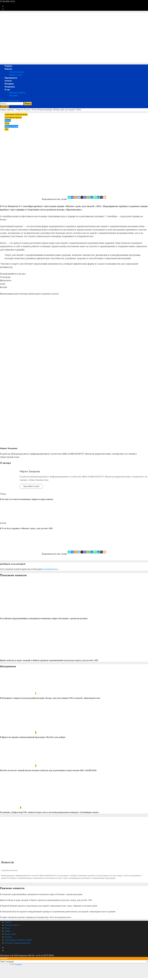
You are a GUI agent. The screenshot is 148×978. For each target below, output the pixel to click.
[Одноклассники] (75, 197)
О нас (7, 89)
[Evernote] (95, 197)
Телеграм (5, 277)
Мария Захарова (7, 143)
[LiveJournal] (101, 197)
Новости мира (15, 74)
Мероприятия (11, 77)
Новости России (16, 72)
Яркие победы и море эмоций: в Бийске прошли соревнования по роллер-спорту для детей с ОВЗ (49, 660)
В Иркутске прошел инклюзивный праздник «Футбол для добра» (33, 737)
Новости (8, 69)
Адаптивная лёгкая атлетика (16, 114)
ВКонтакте (5, 280)
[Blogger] (104, 197)
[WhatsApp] (88, 197)
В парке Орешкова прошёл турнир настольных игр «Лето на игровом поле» (35, 917)
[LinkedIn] (98, 197)
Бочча (7, 123)
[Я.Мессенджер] (69, 197)
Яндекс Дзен (10, 934)
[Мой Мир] (91, 197)
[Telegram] (78, 197)
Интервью (9, 83)
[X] (82, 197)
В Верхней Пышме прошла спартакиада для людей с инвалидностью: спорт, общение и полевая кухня (48, 906)
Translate (18, 964)
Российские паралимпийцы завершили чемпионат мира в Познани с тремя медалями (43, 618)
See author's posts (31, 486)
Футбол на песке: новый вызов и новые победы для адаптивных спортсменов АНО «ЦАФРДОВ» (48, 770)
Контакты (13, 95)
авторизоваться (50, 569)
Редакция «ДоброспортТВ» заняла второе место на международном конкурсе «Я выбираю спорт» (49, 812)
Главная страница (7, 109)
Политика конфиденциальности (18, 943)
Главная (8, 66)
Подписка (4, 106)
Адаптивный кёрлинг (13, 117)
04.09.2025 (19, 143)
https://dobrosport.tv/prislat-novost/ (40, 293)
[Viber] (85, 197)
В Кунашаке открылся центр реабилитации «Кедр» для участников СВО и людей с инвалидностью (50, 698)
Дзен (2, 283)
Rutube (3, 287)
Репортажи (10, 86)
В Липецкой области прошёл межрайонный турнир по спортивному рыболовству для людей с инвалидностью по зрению (57, 911)
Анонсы (8, 80)
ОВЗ (6, 129)
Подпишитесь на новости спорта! (18, 940)
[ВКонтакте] (72, 197)
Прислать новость (17, 92)
